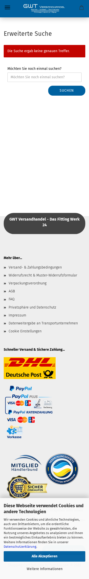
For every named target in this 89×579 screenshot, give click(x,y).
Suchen (67, 90)
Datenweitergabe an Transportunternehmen (43, 323)
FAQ (12, 299)
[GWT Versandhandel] (44, 8)
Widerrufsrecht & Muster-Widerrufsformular (43, 275)
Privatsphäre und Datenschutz (32, 307)
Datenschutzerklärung (20, 546)
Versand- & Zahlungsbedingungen (35, 267)
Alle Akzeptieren (44, 556)
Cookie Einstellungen (25, 331)
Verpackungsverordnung (27, 283)
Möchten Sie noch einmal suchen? (34, 69)
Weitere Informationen (45, 569)
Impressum (17, 315)
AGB (12, 291)
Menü (7, 7)
